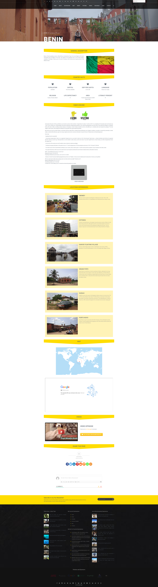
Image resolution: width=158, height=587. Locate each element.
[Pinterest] (77, 464)
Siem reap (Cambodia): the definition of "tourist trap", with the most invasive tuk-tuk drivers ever (81, 555)
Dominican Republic (75, 521)
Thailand (73, 525)
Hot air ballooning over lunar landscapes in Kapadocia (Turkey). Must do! (106, 554)
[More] (90, 464)
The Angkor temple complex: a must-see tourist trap (58, 552)
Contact (109, 5)
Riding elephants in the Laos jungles (56, 545)
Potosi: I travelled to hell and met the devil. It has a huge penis (106, 549)
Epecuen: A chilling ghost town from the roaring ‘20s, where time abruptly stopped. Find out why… (106, 560)
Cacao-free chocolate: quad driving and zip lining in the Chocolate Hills (58, 557)
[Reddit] (80, 464)
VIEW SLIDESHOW (79, 181)
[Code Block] (73, 482)
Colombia (73, 519)
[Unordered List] (70, 482)
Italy (72, 523)
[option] (55, 575)
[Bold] (61, 482)
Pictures (85, 5)
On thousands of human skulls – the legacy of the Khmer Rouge (58, 531)
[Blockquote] (72, 482)
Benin (73, 514)
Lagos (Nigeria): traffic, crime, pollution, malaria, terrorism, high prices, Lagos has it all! (80, 533)
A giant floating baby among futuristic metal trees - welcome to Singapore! (58, 526)
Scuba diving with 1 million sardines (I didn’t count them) (58, 541)
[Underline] (65, 482)
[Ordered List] (68, 482)
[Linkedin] (74, 464)
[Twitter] (70, 464)
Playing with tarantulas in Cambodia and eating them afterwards (58, 520)
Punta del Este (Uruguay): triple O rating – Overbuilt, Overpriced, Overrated (80, 542)
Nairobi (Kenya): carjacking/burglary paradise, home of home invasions (80, 551)
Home (55, 5)
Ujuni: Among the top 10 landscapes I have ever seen (106, 520)
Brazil (73, 516)
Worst (78, 5)
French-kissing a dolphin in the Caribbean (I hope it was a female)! (106, 538)
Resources (97, 5)
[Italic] (63, 482)
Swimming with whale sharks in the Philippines (58, 535)
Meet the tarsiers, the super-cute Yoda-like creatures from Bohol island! (58, 515)
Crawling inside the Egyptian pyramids (104, 543)
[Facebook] (67, 464)
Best (74, 5)
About (60, 5)
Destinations (67, 5)
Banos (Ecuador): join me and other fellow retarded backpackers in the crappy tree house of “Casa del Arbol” (80, 546)
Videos (90, 5)
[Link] (75, 482)
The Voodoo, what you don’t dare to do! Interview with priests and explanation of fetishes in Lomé (106, 534)
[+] (78, 481)
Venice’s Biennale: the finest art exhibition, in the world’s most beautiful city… (106, 515)
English (135, 1)
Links (103, 5)
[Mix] (84, 464)
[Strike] (67, 482)
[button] (91, 434)
